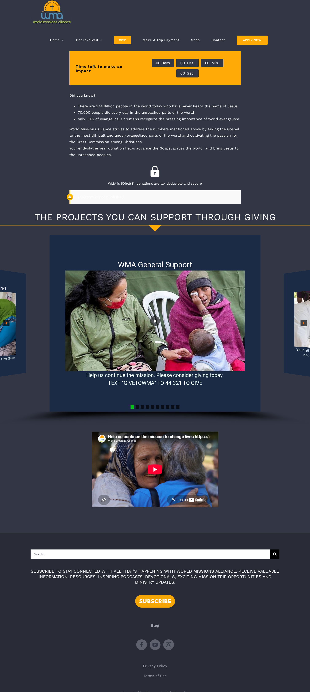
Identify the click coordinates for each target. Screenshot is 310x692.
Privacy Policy (155, 666)
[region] (155, 330)
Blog (155, 625)
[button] (6, 323)
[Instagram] (168, 644)
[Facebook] (141, 644)
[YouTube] (155, 644)
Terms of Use (155, 676)
